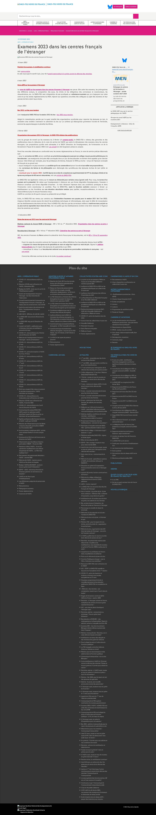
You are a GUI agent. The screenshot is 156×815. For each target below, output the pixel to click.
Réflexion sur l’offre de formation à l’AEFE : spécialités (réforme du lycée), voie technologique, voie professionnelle (94, 409)
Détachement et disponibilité (121, 327)
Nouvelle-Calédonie (87, 323)
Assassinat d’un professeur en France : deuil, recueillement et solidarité (93, 553)
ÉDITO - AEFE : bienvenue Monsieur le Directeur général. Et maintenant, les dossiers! (31, 472)
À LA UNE (115, 480)
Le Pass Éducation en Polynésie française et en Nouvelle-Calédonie (94, 299)
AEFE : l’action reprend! (89, 484)
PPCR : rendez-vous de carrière (122, 330)
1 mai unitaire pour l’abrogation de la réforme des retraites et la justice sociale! (94, 369)
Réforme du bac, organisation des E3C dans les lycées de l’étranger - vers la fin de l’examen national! (93, 531)
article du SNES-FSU (64, 175)
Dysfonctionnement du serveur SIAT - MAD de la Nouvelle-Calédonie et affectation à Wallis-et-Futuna (93, 311)
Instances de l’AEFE (25, 494)
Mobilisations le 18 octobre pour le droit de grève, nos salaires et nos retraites (94, 500)
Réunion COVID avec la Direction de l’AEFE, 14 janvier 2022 (30, 402)
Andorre (115, 307)
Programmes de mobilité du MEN (122, 310)
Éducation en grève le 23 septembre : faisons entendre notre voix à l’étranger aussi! (93, 468)
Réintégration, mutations (120, 337)
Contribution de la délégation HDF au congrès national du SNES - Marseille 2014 (124, 371)
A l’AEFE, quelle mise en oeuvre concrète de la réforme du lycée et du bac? (94, 537)
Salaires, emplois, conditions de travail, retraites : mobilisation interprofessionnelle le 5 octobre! (93, 416)
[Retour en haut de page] (8, 807)
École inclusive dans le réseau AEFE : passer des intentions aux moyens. (92, 798)
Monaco (114, 304)
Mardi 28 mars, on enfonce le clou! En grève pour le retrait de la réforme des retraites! (93, 764)
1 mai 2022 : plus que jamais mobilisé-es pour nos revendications (94, 364)
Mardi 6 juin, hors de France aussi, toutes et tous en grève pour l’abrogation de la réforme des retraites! (94, 449)
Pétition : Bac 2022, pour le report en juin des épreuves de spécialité (94, 678)
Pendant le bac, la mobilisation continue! (94, 760)
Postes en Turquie (117, 312)
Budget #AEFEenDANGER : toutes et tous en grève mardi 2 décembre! (30, 466)
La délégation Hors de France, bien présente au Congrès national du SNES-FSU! (124, 427)
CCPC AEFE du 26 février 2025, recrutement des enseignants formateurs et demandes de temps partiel (94, 792)
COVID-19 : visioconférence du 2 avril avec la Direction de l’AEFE (31, 406)
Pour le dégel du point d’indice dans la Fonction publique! (93, 643)
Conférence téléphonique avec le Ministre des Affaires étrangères (60, 312)
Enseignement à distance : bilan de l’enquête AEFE (122, 125)
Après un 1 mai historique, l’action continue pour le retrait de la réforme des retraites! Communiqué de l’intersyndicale (94, 772)
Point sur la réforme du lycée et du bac (93, 557)
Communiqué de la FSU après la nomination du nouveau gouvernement (93, 702)
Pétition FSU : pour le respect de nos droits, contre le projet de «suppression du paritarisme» (93, 524)
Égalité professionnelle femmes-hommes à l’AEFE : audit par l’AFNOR (32, 420)
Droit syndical (116, 451)
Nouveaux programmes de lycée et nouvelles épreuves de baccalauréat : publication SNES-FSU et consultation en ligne (94, 583)
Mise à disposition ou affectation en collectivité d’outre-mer (123, 283)
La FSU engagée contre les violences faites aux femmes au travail (92, 648)
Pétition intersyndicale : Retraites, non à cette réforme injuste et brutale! (94, 634)
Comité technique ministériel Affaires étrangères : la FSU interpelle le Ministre (63, 325)
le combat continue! (63, 256)
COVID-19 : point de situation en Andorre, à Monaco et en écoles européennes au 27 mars (91, 575)
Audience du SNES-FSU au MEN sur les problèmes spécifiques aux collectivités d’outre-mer (93, 288)
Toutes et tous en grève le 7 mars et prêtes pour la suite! (92, 751)
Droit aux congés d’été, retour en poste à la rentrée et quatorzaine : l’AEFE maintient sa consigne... (32, 391)
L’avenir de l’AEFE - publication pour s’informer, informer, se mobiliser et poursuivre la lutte (30, 328)
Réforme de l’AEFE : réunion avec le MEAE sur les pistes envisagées (30, 461)
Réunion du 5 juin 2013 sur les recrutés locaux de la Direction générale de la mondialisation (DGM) (62, 283)
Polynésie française (87, 326)
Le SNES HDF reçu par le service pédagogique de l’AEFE (122, 112)
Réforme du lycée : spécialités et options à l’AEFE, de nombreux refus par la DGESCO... (94, 461)
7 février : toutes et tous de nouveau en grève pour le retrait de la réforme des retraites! (93, 379)
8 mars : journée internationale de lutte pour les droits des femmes (93, 392)
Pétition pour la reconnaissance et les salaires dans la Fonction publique (93, 653)
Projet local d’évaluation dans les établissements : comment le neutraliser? (94, 422)
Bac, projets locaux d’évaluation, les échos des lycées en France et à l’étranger (94, 504)
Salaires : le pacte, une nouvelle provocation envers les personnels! (92, 683)
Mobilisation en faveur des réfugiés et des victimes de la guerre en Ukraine (93, 639)
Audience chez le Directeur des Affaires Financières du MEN (93, 294)
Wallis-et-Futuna (86, 331)
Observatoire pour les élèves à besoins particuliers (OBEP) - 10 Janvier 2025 (31, 443)
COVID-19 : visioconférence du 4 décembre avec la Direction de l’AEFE (31, 397)
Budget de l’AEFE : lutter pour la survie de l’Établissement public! (32, 290)
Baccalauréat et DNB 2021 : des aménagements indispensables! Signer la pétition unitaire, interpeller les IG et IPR (94, 621)
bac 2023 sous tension (65, 115)
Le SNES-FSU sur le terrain (120, 441)
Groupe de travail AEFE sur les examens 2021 (121, 119)
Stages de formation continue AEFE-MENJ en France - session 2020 (92, 597)
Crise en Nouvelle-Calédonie (90, 788)
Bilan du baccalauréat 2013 (89, 440)
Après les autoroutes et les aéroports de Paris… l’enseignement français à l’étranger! (31, 309)
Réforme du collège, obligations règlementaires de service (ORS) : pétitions (91, 479)
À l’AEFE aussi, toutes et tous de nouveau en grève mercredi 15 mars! (94, 756)
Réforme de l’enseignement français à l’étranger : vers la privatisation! (31, 339)
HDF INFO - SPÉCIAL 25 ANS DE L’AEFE (31, 314)
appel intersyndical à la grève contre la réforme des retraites (70, 74)
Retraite (114, 343)
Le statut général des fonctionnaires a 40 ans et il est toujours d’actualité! (94, 779)
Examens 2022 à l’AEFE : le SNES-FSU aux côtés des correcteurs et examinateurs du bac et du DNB (94, 708)
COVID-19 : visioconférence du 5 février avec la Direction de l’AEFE (31, 334)
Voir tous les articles (124, 130)
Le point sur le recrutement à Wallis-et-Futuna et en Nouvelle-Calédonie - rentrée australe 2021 (93, 282)
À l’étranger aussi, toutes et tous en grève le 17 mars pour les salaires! (94, 693)
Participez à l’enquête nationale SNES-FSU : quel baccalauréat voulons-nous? (93, 427)
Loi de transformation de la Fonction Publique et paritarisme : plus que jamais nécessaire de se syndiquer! (125, 323)
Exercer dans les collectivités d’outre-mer (94, 321)
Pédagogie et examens (26, 489)
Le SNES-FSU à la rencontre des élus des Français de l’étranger (93, 488)
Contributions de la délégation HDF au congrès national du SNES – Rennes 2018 (125, 412)
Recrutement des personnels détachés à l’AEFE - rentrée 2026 (31, 457)
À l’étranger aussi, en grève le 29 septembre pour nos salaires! (91, 720)
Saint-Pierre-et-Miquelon (89, 329)
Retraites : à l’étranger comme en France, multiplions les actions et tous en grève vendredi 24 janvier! (94, 603)
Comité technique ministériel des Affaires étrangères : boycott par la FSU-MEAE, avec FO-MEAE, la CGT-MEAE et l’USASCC (63, 332)
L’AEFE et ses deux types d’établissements (27, 478)
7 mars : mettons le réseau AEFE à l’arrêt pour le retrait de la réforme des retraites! (94, 386)
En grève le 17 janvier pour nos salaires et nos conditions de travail (94, 742)
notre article (25, 71)
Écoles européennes (118, 302)
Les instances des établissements (122, 448)
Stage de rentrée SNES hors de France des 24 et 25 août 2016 (124, 388)
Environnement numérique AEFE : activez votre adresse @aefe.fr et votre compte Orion (32, 433)
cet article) (53, 147)
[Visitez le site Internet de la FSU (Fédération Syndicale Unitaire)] (31, 810)
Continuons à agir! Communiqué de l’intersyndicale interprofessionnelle (92, 784)
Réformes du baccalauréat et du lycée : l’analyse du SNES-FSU (93, 514)
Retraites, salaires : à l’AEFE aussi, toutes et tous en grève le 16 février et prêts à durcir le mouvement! (94, 672)
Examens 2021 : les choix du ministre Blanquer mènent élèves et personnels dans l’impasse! (93, 628)
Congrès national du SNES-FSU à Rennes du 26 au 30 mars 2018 (125, 407)
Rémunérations (24, 486)
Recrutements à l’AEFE (119, 280)
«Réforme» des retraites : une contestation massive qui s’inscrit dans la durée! (94, 591)
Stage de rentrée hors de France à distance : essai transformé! (123, 433)
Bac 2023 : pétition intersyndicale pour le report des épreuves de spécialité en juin (94, 725)
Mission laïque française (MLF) (121, 299)
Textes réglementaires (26, 491)
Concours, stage (117, 340)
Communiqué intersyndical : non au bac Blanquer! (93, 658)
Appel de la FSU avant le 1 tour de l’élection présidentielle (92, 697)
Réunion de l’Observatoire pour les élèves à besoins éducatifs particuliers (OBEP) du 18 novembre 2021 (32, 426)
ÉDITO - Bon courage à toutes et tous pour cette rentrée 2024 (93, 444)
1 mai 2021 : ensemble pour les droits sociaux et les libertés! (93, 359)
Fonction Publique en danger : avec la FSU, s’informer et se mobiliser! (93, 560)
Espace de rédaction (26, 812)
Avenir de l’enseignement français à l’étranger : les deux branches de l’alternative (30, 296)
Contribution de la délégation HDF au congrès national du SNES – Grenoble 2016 (124, 378)
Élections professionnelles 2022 (122, 458)
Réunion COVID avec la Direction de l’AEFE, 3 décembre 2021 (30, 285)
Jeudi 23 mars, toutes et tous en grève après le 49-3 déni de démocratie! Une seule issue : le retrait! (93, 736)
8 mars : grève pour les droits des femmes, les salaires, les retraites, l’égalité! (91, 402)
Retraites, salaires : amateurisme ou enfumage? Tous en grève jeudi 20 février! (92, 614)
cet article (25, 252)
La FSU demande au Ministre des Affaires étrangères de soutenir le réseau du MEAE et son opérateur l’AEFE (63, 299)
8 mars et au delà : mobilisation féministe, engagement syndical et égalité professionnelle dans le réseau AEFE (124, 363)
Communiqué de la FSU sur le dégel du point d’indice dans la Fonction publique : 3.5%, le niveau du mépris (93, 715)
